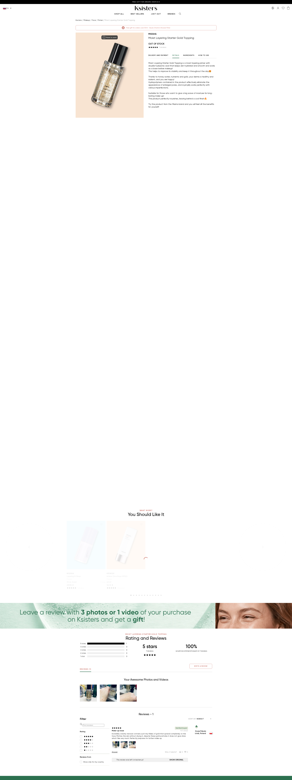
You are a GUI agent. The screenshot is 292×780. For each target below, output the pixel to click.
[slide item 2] (133, 595)
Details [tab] (175, 55)
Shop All (119, 14)
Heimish (110, 573)
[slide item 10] (155, 595)
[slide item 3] (136, 595)
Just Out (156, 14)
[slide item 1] (131, 595)
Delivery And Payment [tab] (158, 55)
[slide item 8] (150, 595)
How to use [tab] (203, 55)
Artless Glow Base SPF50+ (117, 576)
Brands (171, 14)
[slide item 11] (158, 595)
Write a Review (200, 666)
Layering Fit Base (74, 576)
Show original (176, 760)
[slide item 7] (147, 595)
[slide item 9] (153, 595)
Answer (115, 752)
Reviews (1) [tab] (85, 669)
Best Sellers (137, 14)
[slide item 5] (142, 595)
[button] (88, 693)
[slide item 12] (161, 595)
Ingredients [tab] (188, 55)
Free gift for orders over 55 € (146, 2)
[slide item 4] (139, 595)
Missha (152, 34)
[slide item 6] (144, 595)
